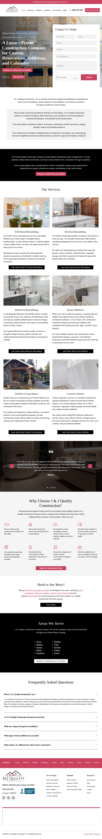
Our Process (91, 780)
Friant (56, 645)
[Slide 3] (47, 487)
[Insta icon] (8, 797)
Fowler (56, 653)
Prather (57, 650)
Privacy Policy (88, 834)
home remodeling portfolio (38, 590)
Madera (39, 645)
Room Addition (51, 789)
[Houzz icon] (3, 797)
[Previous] (12, 466)
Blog (88, 783)
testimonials (32, 596)
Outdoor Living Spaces (53, 793)
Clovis (38, 642)
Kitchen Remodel (52, 783)
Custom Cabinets (52, 796)
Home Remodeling (52, 780)
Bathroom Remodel (52, 786)
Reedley (57, 642)
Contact (89, 789)
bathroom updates (42, 593)
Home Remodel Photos (74, 789)
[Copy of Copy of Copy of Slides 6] (54, 487)
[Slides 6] (49, 487)
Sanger (39, 647)
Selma (39, 650)
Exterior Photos (72, 786)
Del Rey (57, 647)
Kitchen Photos (72, 780)
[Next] (90, 466)
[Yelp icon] (13, 797)
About (89, 793)
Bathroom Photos (72, 783)
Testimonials (91, 786)
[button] (47, 10)
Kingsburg (40, 653)
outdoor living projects (59, 593)
